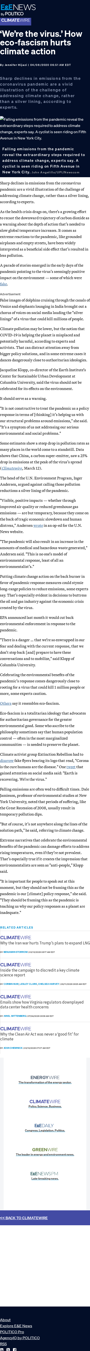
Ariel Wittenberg (15, 1016)
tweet (71, 766)
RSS (3, 1343)
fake (3, 284)
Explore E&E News (16, 1325)
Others (6, 703)
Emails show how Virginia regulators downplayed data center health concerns (42, 1004)
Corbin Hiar (11, 984)
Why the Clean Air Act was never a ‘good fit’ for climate (39, 1036)
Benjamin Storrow (16, 952)
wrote (38, 525)
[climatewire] (16, 937)
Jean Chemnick (13, 1047)
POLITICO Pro (12, 1331)
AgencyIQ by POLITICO (20, 1337)
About (5, 1319)
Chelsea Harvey (48, 984)
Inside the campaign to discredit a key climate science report (39, 973)
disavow (7, 760)
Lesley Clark (28, 984)
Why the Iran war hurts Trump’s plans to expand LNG (45, 943)
